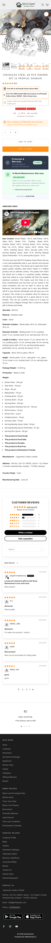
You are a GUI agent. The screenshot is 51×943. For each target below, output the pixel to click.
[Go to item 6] (45, 66)
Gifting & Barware (9, 777)
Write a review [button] (25, 532)
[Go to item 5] (37, 66)
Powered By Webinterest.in (25, 937)
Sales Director (8, 817)
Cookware (6, 749)
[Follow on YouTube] (16, 926)
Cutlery (5, 769)
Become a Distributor (10, 858)
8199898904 (14, 907)
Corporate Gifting (9, 862)
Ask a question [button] (25, 538)
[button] (8, 83)
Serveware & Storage (11, 757)
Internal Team (7, 874)
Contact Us (7, 870)
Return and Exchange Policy (13, 793)
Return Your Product (10, 805)
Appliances (6, 761)
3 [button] (26, 689)
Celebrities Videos (9, 854)
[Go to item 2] (13, 66)
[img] (9, 572)
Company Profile (9, 838)
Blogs (4, 842)
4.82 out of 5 (32, 507)
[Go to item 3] (21, 66)
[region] (25, 716)
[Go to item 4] (29, 66)
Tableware (6, 773)
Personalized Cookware (12, 825)
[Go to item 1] (5, 66)
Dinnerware (7, 753)
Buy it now (25, 149)
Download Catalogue (10, 850)
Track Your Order (9, 801)
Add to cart (26, 142)
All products (7, 809)
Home (4, 745)
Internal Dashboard (10, 878)
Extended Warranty (10, 813)
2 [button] (22, 689)
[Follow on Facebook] (3, 926)
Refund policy (8, 797)
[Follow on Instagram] (10, 926)
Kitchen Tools (7, 765)
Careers (5, 846)
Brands (5, 781)
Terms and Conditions (11, 821)
